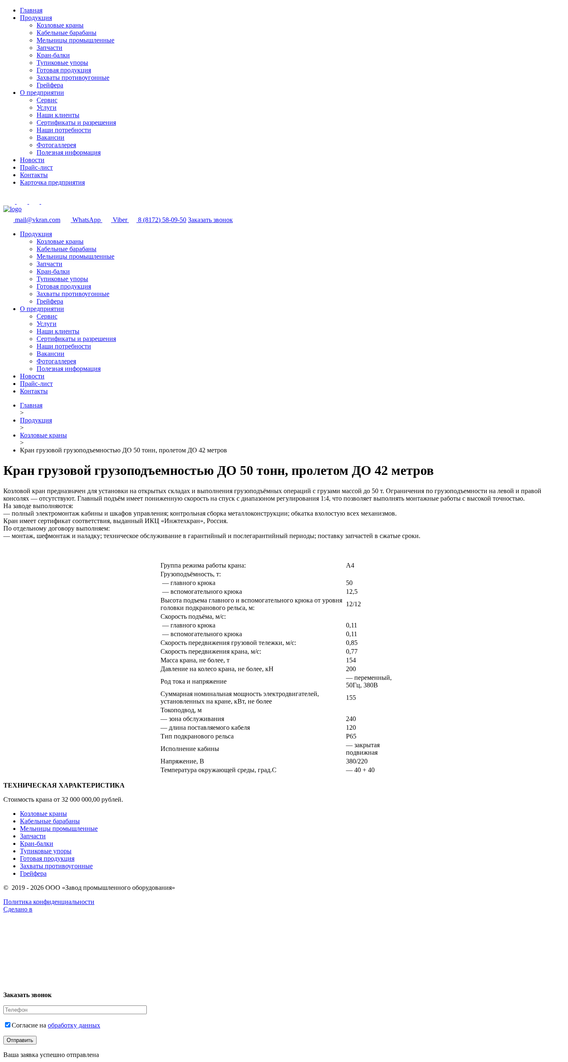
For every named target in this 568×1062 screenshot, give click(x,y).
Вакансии (50, 137)
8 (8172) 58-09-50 (162, 219)
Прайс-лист (36, 167)
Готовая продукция (64, 70)
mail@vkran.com (37, 219)
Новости (32, 159)
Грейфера (50, 85)
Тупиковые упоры (62, 62)
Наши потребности (64, 129)
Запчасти (49, 47)
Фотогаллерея (56, 144)
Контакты (34, 174)
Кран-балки (53, 55)
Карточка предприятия (52, 182)
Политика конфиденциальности (48, 901)
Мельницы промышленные (75, 40)
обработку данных (74, 1025)
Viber (121, 219)
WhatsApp (87, 219)
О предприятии (42, 92)
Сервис (47, 100)
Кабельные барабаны (66, 32)
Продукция (36, 17)
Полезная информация (69, 152)
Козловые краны (60, 25)
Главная (31, 10)
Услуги (47, 107)
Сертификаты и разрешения (76, 122)
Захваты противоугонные (73, 77)
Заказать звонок (210, 219)
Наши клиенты (58, 115)
